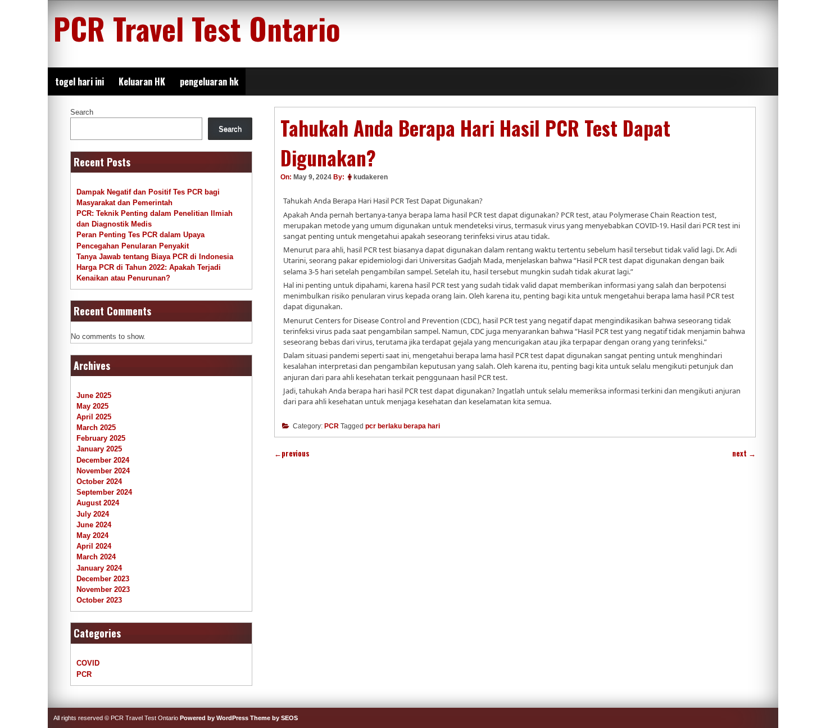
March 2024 (96, 557)
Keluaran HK (142, 81)
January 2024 (99, 568)
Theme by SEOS (274, 718)
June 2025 (93, 395)
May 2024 (92, 535)
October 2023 (99, 600)
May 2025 (92, 406)
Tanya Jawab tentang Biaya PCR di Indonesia (154, 256)
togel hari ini (79, 81)
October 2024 (99, 481)
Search (81, 112)
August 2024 (97, 503)
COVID (87, 663)
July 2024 (92, 514)
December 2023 (102, 579)
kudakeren (370, 177)
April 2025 (93, 417)
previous (292, 453)
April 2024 (93, 546)
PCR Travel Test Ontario (197, 28)
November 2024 (103, 471)
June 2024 (93, 525)
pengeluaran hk (209, 81)
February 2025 (100, 438)
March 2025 (96, 427)
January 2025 (99, 449)
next (744, 453)
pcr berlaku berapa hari (402, 426)
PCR (331, 426)
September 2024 (104, 492)
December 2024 (102, 460)
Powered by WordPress (214, 718)
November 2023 (103, 589)
